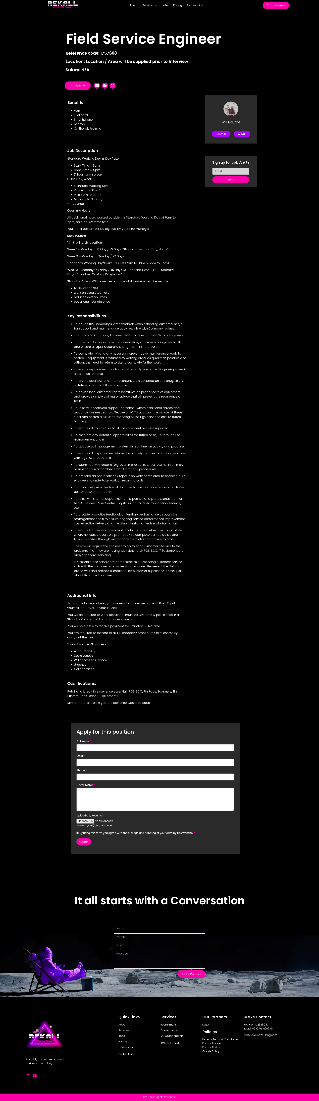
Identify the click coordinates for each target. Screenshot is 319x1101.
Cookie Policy (210, 1051)
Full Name (83, 741)
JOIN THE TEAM (169, 1043)
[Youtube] (35, 1076)
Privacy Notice (211, 1043)
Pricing (177, 5)
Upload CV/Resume (90, 815)
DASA (205, 1025)
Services (148, 5)
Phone (81, 770)
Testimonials (195, 5)
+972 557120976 (262, 1028)
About (134, 5)
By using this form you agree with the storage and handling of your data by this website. (137, 833)
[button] (97, 86)
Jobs (165, 5)
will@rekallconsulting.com (260, 1035)
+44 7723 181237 (258, 1025)
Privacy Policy (211, 1047)
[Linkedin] (27, 1076)
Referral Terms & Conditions (220, 1039)
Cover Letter (85, 785)
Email (80, 756)
